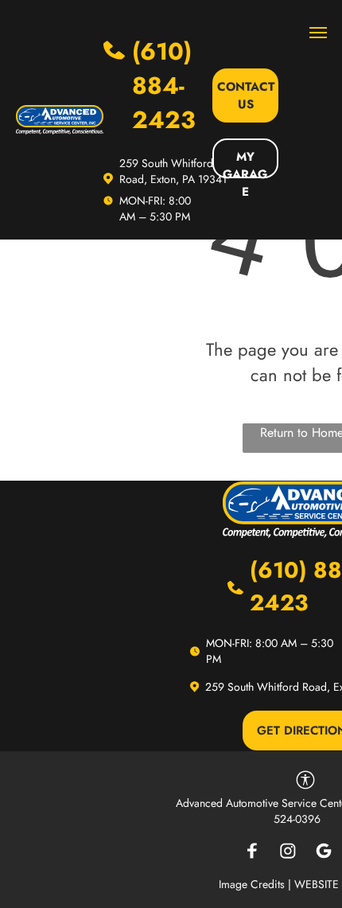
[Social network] (252, 853)
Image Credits (252, 884)
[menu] (318, 33)
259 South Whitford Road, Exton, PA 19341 (173, 171)
